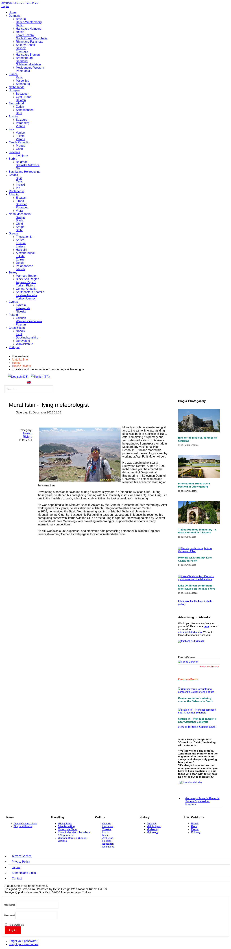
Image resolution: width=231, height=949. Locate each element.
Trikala (20, 256)
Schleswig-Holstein (28, 64)
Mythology (152, 832)
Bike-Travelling (66, 826)
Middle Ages (154, 826)
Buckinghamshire (27, 337)
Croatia (13, 174)
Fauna (195, 829)
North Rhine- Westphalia (31, 38)
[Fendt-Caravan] (188, 661)
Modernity (152, 829)
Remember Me (16, 925)
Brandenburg (24, 57)
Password (9, 915)
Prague (20, 145)
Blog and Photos (23, 826)
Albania (14, 194)
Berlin (19, 25)
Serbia (13, 158)
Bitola (19, 220)
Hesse (20, 31)
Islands (20, 269)
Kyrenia (21, 305)
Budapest (22, 93)
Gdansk (21, 318)
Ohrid (19, 223)
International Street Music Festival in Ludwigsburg (194, 485)
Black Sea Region (27, 279)
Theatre (106, 829)
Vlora (19, 210)
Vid (18, 187)
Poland (13, 314)
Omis (19, 181)
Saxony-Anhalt (25, 44)
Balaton (21, 100)
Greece (13, 233)
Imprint (16, 867)
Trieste (20, 135)
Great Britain (17, 327)
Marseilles (22, 80)
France (13, 74)
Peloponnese (24, 266)
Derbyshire (23, 340)
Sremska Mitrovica (28, 165)
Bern (19, 113)
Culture (106, 823)
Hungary (14, 90)
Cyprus (13, 301)
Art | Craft (107, 837)
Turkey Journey (26, 298)
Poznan (21, 324)
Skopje (20, 217)
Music (105, 835)
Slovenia (14, 152)
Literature (107, 826)
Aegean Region (26, 282)
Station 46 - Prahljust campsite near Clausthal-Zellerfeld (197, 720)
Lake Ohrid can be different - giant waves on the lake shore (196, 587)
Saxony (21, 48)
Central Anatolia (26, 288)
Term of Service (22, 856)
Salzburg (21, 119)
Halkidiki (21, 249)
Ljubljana (22, 155)
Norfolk (20, 331)
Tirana (20, 200)
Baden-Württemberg (29, 22)
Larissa (20, 246)
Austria (13, 116)
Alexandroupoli (25, 252)
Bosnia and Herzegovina (24, 171)
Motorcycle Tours (67, 829)
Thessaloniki (24, 236)
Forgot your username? (23, 944)
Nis (18, 168)
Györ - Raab (23, 96)
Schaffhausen (25, 109)
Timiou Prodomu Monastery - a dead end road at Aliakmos (197, 531)
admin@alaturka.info (190, 632)
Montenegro (16, 191)
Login (5, 6)
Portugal (14, 347)
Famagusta (23, 308)
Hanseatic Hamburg (29, 28)
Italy (11, 129)
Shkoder (21, 204)
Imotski (20, 184)
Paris (19, 77)
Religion (107, 840)
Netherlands (16, 87)
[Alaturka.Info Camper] (190, 782)
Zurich (20, 106)
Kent (19, 334)
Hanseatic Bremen (28, 54)
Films (105, 832)
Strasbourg (23, 83)
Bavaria (21, 18)
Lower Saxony (25, 35)
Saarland (22, 61)
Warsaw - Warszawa (29, 321)
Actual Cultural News (25, 823)
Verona (20, 139)
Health (195, 823)
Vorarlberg (22, 122)
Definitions (108, 846)
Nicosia (21, 311)
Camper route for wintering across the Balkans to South (195, 700)
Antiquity (151, 823)
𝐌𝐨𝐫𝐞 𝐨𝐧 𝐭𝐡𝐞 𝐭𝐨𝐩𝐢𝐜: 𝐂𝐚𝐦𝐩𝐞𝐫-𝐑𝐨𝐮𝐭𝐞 (196, 726)
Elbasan (21, 197)
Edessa (21, 243)
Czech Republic (19, 142)
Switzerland (16, 103)
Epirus (20, 259)
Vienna (20, 126)
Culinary (196, 832)
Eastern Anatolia (26, 295)
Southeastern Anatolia (30, 292)
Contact (17, 878)
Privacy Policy (21, 861)
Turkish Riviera (25, 285)
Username (9, 905)
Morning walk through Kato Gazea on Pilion (195, 559)
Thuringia (22, 51)
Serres (20, 239)
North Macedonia (20, 213)
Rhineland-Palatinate (29, 41)
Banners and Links (24, 872)
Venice (20, 132)
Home (12, 12)
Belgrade (22, 161)
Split (19, 178)
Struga (20, 226)
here (206, 626)
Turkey (13, 272)
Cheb (19, 148)
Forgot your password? (23, 940)
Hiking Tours (65, 823)
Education (108, 843)
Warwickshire (24, 344)
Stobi (19, 230)
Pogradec (22, 207)
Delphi (20, 262)
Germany (14, 15)
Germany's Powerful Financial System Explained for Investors (202, 801)
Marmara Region (26, 275)
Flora (194, 826)
